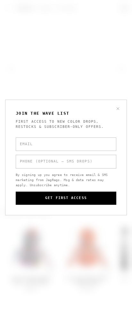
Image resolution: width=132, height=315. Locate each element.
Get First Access (66, 198)
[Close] (118, 108)
